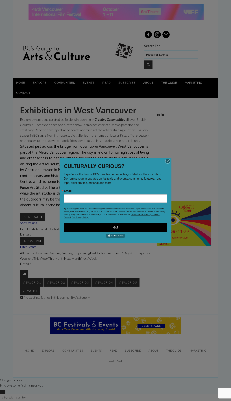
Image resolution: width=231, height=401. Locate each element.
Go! (115, 227)
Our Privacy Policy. (80, 217)
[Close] (167, 161)
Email (67, 190)
